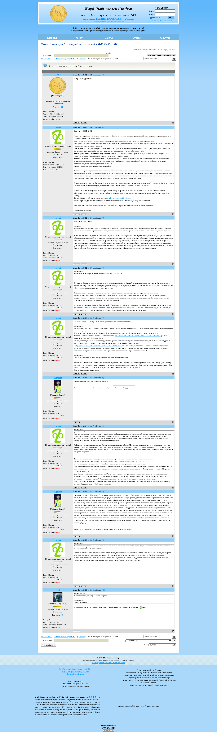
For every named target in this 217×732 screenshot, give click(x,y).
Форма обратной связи (75, 674)
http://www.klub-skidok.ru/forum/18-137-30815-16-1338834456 (137, 335)
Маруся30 (58, 377)
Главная (52, 38)
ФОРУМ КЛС (46, 58)
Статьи (136, 38)
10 (104, 590)
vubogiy (58, 590)
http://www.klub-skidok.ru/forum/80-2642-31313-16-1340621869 (124, 461)
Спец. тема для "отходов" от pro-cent (103, 58)
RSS (173, 49)
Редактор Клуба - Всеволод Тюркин (75, 671)
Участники (153, 49)
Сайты (109, 38)
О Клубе (165, 38)
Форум (80, 38)
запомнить (156, 17)
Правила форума (164, 49)
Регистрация (167, 20)
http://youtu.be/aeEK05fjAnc (120, 198)
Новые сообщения (141, 49)
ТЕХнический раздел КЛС (64, 58)
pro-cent (57, 127)
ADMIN (57, 75)
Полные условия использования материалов (108, 662)
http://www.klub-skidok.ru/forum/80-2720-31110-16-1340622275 (98, 345)
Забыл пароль (156, 20)
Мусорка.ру (81, 58)
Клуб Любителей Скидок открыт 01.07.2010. (75, 669)
